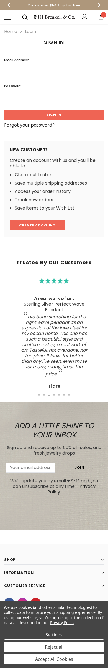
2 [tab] (44, 395)
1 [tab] (39, 395)
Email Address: (16, 60)
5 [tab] (59, 395)
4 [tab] (54, 395)
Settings (54, 635)
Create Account (37, 225)
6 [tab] (64, 395)
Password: (12, 86)
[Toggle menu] (7, 17)
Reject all (54, 647)
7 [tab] (69, 395)
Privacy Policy (62, 622)
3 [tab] (49, 395)
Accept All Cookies (54, 659)
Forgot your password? (29, 125)
